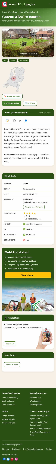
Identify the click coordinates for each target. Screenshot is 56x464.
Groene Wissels (28, 194)
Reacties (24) (14, 121)
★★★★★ (29, 213)
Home (4, 12)
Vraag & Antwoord (9, 454)
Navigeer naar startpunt (34, 207)
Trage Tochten (8, 415)
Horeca (20, 121)
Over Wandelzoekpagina (33, 449)
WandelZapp (35, 401)
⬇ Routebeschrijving (11, 103)
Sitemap (5, 449)
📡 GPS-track (30, 103)
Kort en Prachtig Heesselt (40, 428)
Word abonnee (28, 275)
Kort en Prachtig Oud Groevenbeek (38, 423)
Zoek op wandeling (10, 397)
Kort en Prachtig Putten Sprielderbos (39, 417)
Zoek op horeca (8, 404)
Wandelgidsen (36, 404)
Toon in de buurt (12, 365)
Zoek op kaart (8, 401)
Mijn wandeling (26, 121)
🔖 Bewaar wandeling (12, 96)
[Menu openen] (51, 4)
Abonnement (35, 397)
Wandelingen (13, 12)
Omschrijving (7, 121)
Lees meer (10, 344)
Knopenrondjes (8, 422)
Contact (49, 449)
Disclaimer (16, 449)
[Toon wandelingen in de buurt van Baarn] (13, 78)
